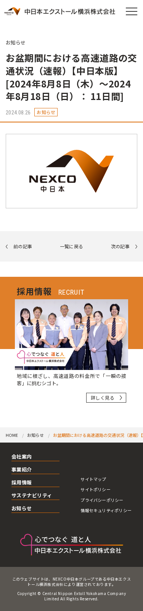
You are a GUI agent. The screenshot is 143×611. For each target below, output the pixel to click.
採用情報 (21, 483)
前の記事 (22, 246)
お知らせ (16, 42)
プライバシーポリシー (101, 500)
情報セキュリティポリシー (106, 510)
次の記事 (120, 246)
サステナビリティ (31, 496)
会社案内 (21, 457)
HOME (12, 435)
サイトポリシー (95, 489)
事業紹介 (21, 470)
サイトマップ (93, 479)
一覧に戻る (72, 246)
